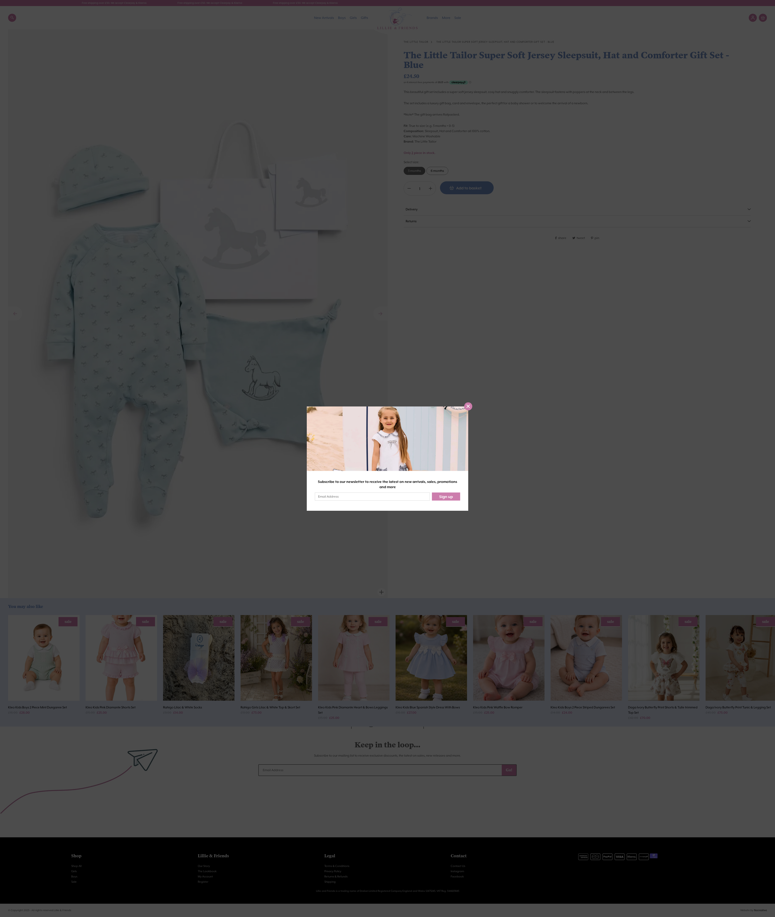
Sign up (446, 496)
